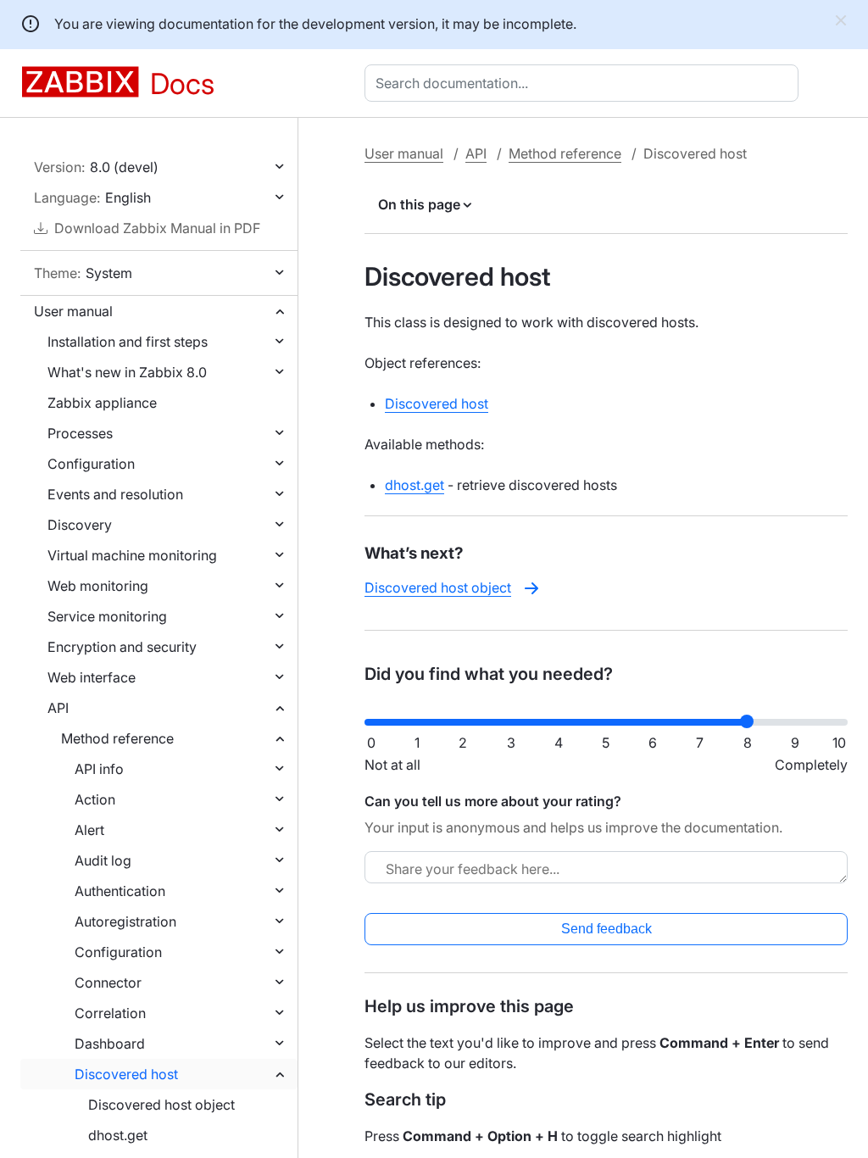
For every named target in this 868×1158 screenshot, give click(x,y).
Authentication (120, 890)
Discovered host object (161, 1104)
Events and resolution (115, 494)
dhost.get (117, 1135)
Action (95, 799)
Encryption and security (122, 646)
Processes (80, 433)
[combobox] (584, 83)
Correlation (110, 1013)
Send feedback (606, 928)
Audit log (103, 860)
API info (99, 768)
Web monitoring (97, 585)
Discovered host (126, 1074)
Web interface (91, 677)
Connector (108, 982)
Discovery (79, 524)
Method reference (117, 738)
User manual (73, 311)
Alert (89, 829)
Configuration (91, 463)
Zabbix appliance (102, 402)
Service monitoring (107, 616)
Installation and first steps (127, 341)
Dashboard (110, 1043)
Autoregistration (125, 921)
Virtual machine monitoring (132, 555)
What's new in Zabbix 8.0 (127, 372)
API (58, 707)
